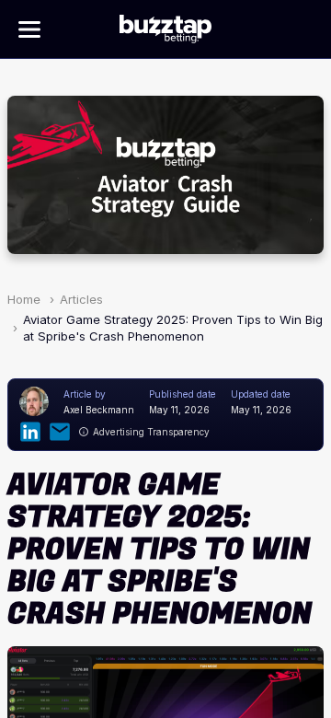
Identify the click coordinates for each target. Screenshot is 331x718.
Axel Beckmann (98, 409)
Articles (81, 299)
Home (23, 299)
